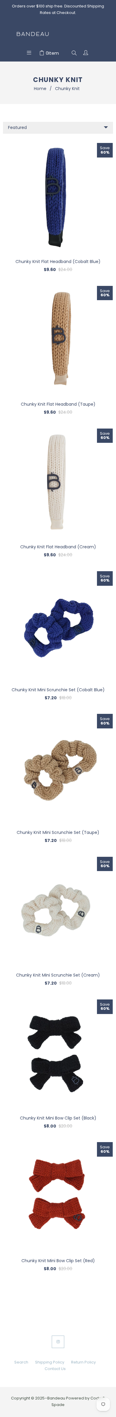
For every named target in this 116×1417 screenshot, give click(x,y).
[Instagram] (58, 1342)
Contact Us (55, 1369)
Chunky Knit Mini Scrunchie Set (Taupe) (58, 832)
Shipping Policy (49, 1362)
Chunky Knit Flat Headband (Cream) (58, 547)
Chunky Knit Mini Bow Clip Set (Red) (58, 1261)
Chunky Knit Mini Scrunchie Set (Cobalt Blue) (58, 690)
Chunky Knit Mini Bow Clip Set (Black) (58, 1118)
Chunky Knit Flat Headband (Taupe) (58, 404)
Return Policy (83, 1362)
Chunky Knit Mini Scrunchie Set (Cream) (58, 975)
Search (21, 1362)
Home (40, 89)
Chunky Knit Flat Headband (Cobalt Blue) (58, 261)
